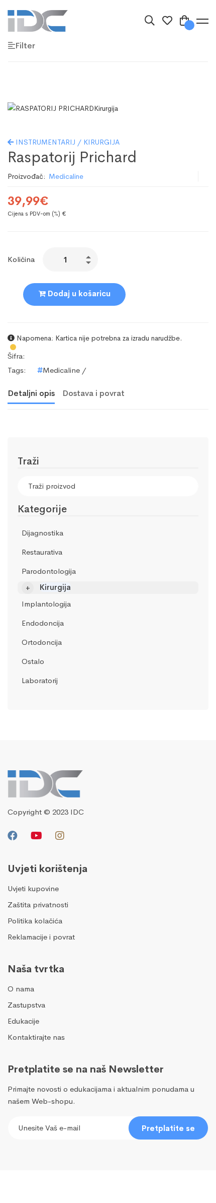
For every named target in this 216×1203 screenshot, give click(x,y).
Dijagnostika (42, 533)
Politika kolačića (35, 920)
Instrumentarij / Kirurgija (67, 142)
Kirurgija (55, 587)
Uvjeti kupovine (33, 888)
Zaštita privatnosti (38, 904)
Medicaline (66, 176)
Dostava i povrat (93, 393)
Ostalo (33, 661)
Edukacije (23, 1021)
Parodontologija (49, 571)
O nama (21, 988)
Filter (25, 45)
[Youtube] (36, 836)
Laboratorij (40, 680)
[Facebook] (13, 836)
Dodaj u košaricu (78, 293)
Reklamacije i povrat (41, 937)
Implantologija (46, 604)
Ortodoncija (42, 642)
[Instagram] (59, 836)
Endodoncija (43, 623)
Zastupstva (26, 1005)
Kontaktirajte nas (36, 1037)
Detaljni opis (31, 393)
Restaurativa (42, 552)
